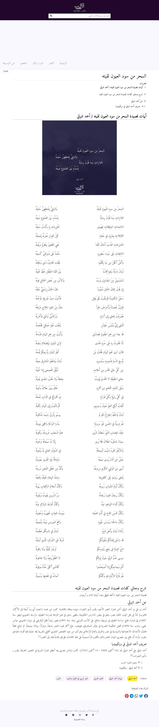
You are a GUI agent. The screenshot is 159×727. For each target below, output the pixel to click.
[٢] (131, 655)
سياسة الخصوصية (79, 719)
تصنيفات (143, 678)
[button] (93, 715)
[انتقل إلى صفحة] (51, 16)
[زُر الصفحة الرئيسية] (79, 7)
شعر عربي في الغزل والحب (77, 678)
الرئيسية (63, 63)
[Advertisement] (79, 39)
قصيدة (5, 71)
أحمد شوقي (83, 116)
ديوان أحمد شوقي (115, 678)
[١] (39, 636)
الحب (59, 678)
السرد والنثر (38, 63)
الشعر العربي (98, 678)
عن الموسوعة (9, 63)
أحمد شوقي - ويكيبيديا (128, 668)
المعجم (23, 63)
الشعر (51, 63)
